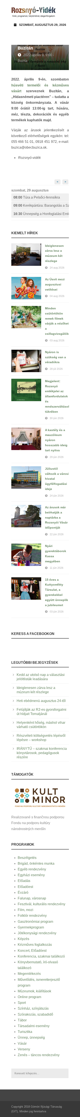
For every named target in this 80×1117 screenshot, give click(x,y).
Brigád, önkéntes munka (36, 863)
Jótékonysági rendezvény (37, 933)
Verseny (24, 1049)
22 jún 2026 (57, 534)
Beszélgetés (27, 858)
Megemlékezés (29, 973)
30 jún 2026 (57, 418)
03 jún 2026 (57, 611)
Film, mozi (25, 910)
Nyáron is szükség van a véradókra (55, 357)
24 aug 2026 (57, 267)
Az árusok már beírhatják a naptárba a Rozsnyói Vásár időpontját (56, 517)
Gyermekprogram (31, 927)
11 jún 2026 (56, 567)
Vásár (22, 1043)
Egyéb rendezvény (32, 869)
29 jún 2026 (57, 457)
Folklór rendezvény (32, 915)
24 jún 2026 (57, 495)
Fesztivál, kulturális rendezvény (41, 904)
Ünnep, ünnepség (31, 1037)
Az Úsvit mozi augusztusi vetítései (55, 284)
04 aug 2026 (57, 296)
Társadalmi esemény (33, 1026)
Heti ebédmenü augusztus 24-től (41, 701)
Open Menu (64, 11)
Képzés (23, 939)
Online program (29, 997)
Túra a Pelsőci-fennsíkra (36, 197)
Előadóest (25, 887)
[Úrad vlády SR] (40, 797)
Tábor (22, 1020)
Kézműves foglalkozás (35, 944)
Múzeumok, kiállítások (34, 991)
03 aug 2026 (57, 340)
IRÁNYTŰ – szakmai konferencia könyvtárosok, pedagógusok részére (42, 753)
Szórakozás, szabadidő (35, 1014)
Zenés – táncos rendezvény (39, 1055)
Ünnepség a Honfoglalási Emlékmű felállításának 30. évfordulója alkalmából (41, 214)
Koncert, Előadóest (32, 950)
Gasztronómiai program (35, 921)
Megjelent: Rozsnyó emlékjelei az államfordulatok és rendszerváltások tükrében (57, 396)
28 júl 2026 (56, 368)
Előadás (24, 881)
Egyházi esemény (31, 875)
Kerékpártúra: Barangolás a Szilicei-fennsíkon (41, 205)
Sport (22, 1002)
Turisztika (25, 1032)
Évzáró (23, 892)
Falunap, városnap (32, 898)
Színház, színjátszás (33, 1008)
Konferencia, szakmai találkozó (41, 956)
